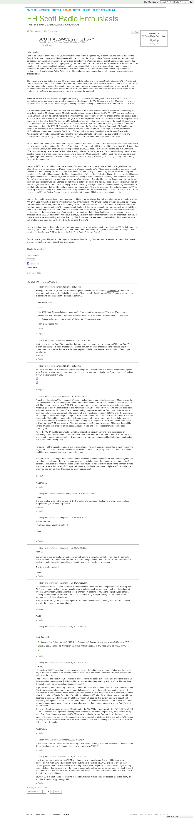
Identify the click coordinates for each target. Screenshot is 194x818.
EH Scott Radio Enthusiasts (73, 18)
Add (136, 32)
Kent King (51, 287)
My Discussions (51, 31)
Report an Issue (145, 814)
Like (32, 260)
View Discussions (49, 45)
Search (191, 2)
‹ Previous (33, 792)
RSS (28, 796)
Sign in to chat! (173, 816)
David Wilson (54, 42)
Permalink (37, 287)
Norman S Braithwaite (56, 340)
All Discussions (34, 31)
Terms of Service (161, 814)
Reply (39, 334)
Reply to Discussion (37, 787)
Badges (133, 814)
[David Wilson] (32, 46)
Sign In (155, 2)
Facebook (34, 264)
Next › (57, 792)
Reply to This (34, 273)
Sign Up (147, 2)
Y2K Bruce (51, 740)
